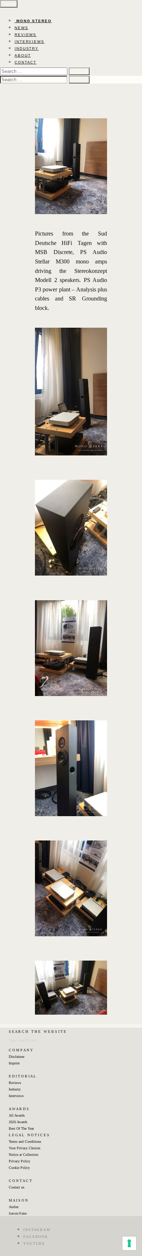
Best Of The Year (21, 1128)
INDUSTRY (27, 48)
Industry (15, 1089)
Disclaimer (16, 1057)
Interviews (16, 1096)
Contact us (16, 1187)
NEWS (21, 28)
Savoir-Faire (18, 1213)
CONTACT (25, 62)
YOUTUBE (34, 1243)
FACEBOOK (35, 1237)
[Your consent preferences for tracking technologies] (129, 1243)
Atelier (14, 1207)
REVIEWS (25, 35)
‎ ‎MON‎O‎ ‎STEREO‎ (33, 21)
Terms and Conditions (25, 1142)
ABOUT (23, 55)
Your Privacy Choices (24, 1148)
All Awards (17, 1115)
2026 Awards (18, 1122)
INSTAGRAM (37, 1230)
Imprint (14, 1063)
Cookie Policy (19, 1168)
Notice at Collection (23, 1155)
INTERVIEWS (29, 42)
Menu (9, 4)
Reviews (15, 1083)
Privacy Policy (19, 1161)
